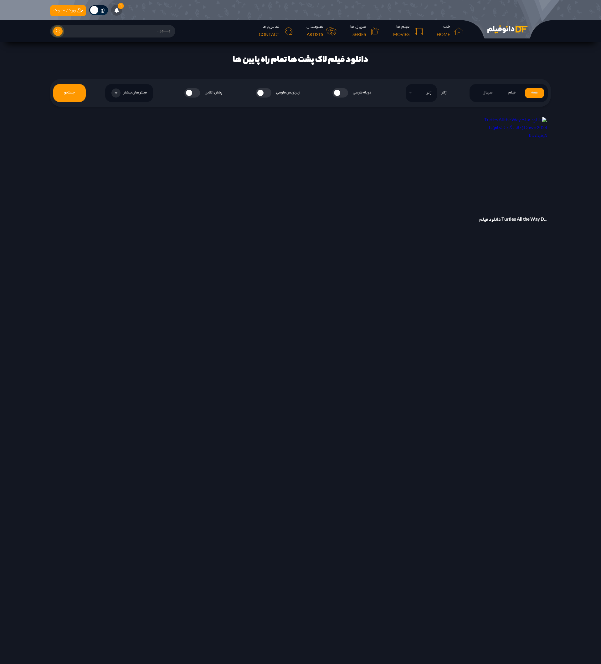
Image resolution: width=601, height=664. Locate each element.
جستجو (69, 93)
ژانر (444, 93)
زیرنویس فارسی (288, 93)
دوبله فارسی (362, 93)
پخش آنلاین (213, 93)
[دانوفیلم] (507, 29)
